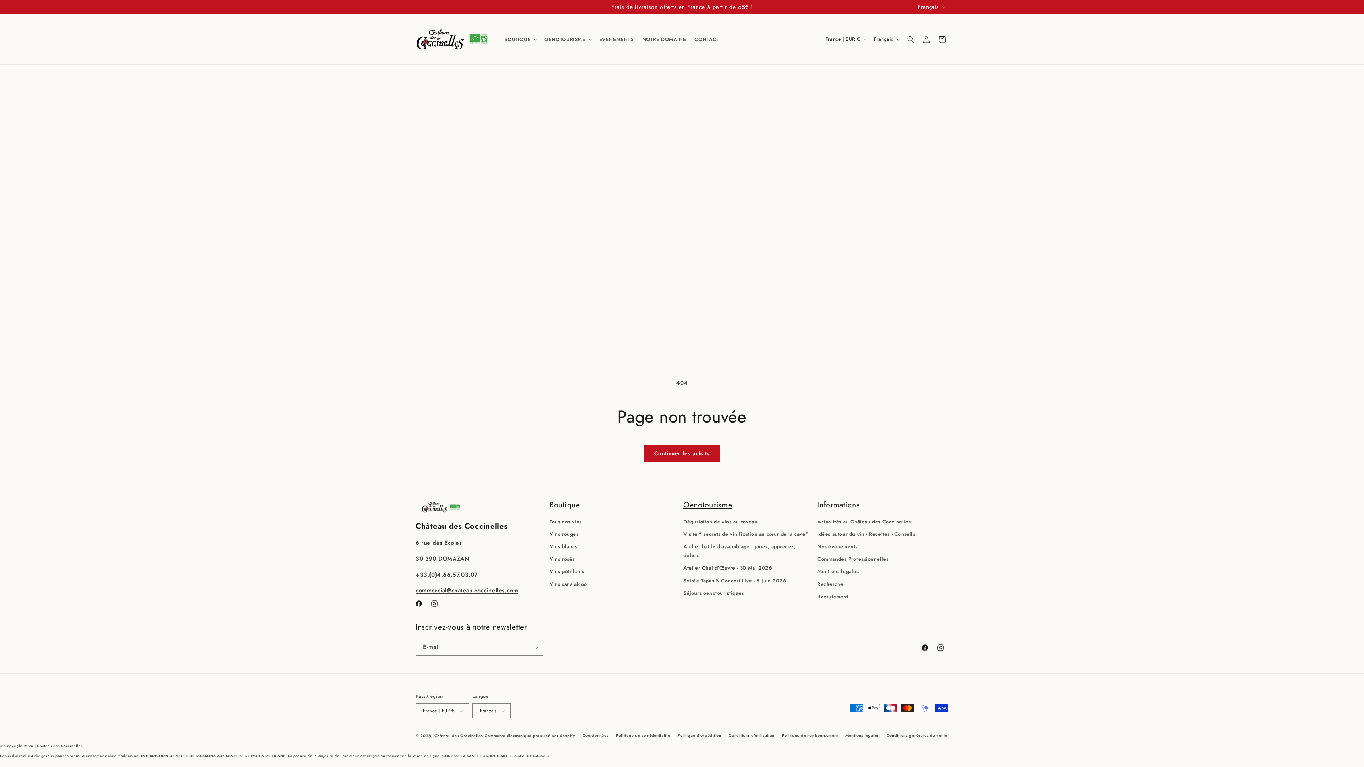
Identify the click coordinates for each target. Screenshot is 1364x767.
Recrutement (832, 596)
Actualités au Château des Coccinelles (864, 521)
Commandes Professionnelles (853, 558)
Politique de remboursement (810, 735)
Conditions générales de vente (917, 735)
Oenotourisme (707, 504)
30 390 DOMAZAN (442, 559)
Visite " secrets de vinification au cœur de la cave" (745, 534)
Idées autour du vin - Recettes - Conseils (866, 534)
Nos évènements (837, 546)
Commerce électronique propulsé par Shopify (530, 736)
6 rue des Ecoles (439, 543)
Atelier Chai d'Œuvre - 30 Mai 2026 (727, 567)
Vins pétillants (567, 571)
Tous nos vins (566, 521)
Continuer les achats (682, 453)
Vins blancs (564, 546)
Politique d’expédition (699, 735)
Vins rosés (562, 558)
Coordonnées (596, 735)
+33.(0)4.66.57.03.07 (447, 575)
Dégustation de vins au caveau (720, 521)
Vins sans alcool (569, 584)
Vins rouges (564, 534)
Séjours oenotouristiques (713, 593)
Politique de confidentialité (643, 735)
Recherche (830, 584)
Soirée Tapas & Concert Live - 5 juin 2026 (734, 580)
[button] (520, 39)
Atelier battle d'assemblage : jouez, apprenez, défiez (739, 551)
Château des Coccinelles (458, 736)
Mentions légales (838, 571)
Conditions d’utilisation (751, 735)
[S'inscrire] (535, 647)
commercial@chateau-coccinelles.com (467, 590)
